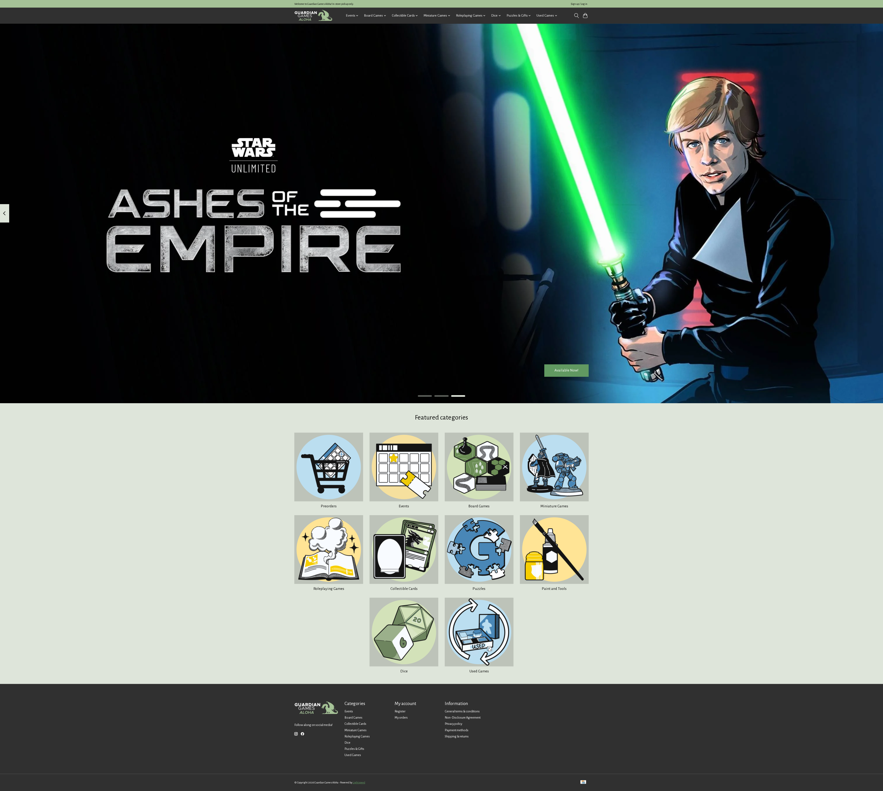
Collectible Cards (404, 589)
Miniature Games (554, 506)
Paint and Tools (554, 589)
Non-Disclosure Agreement (463, 717)
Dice (404, 671)
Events (404, 506)
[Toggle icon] (576, 15)
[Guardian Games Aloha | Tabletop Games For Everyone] (313, 15)
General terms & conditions (462, 711)
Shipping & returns (457, 736)
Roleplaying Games (328, 589)
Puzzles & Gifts (354, 749)
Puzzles (479, 589)
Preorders (329, 506)
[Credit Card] (583, 782)
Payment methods (456, 730)
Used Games (479, 671)
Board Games (479, 506)
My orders (401, 717)
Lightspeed (359, 782)
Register (400, 711)
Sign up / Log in (579, 4)
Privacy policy (453, 723)
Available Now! (566, 370)
